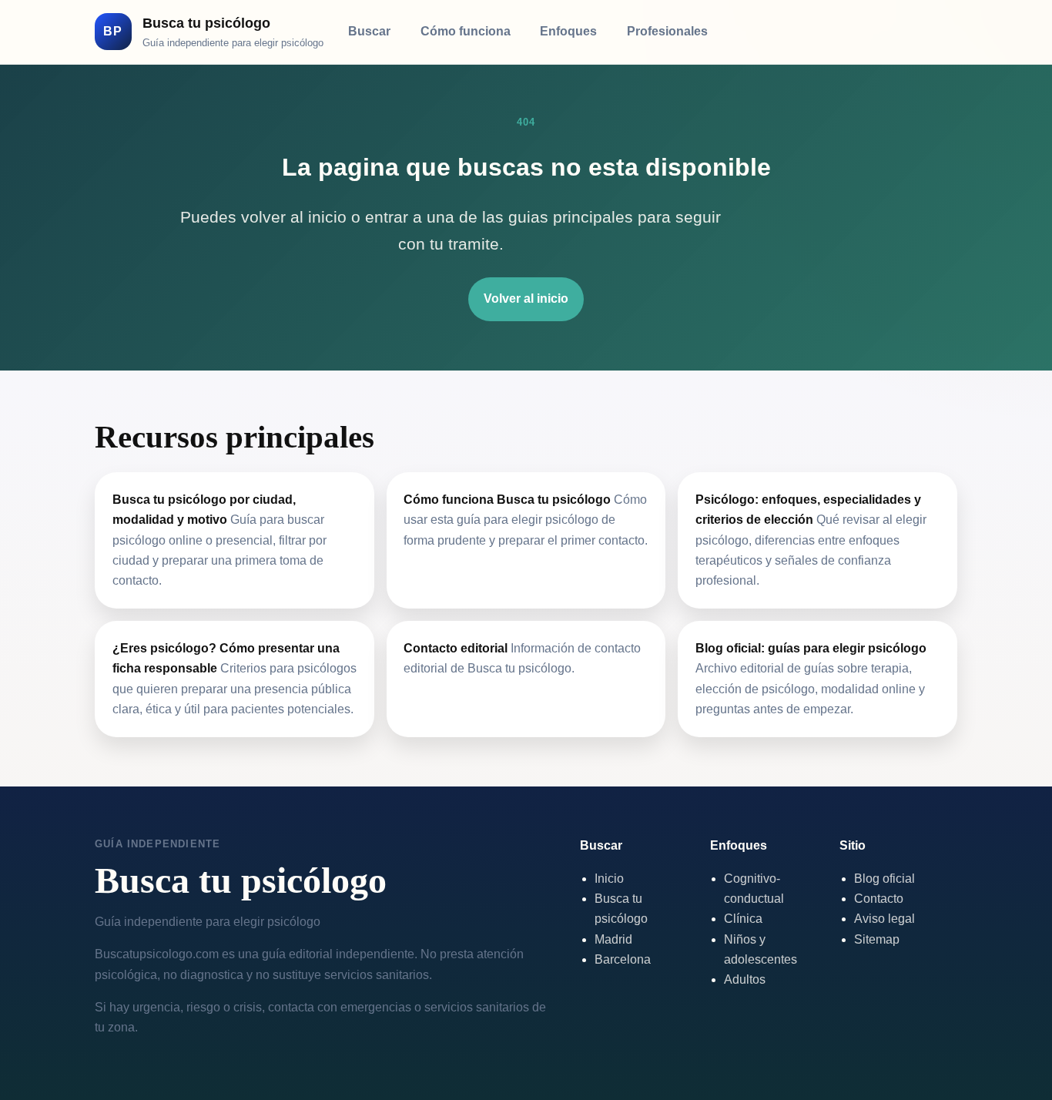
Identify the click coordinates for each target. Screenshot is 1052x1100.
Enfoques (568, 31)
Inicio (609, 878)
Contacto (878, 898)
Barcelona (623, 959)
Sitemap (877, 939)
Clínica (743, 918)
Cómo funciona (465, 31)
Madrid (613, 939)
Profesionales (667, 31)
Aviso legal (884, 918)
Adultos (745, 979)
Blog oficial (884, 878)
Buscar (369, 31)
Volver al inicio (526, 298)
